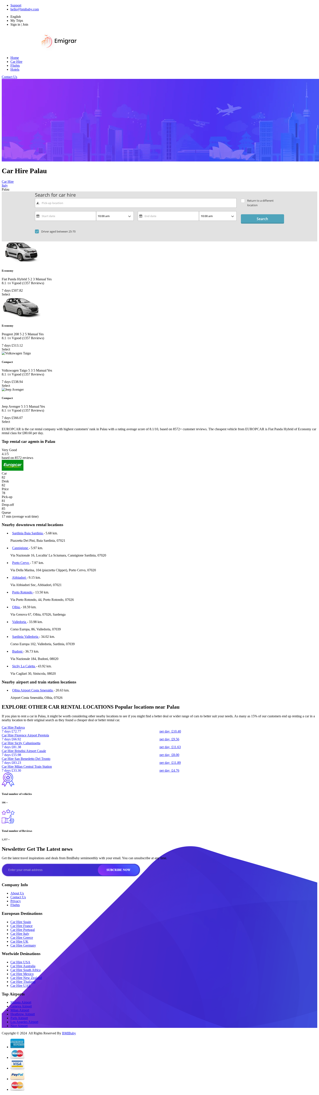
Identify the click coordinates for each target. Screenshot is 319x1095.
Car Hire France (21, 926)
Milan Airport (19, 1010)
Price (5, 489)
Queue (6, 512)
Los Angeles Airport (24, 1022)
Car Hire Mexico (22, 974)
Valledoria (19, 622)
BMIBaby (69, 1033)
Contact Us (9, 77)
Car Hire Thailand (22, 982)
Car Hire (16, 61)
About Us (17, 893)
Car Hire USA (20, 962)
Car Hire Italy (19, 933)
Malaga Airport (20, 1002)
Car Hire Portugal (22, 930)
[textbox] (136, 203)
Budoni (17, 651)
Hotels (14, 69)
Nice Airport (19, 1026)
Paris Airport (19, 1018)
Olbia (16, 607)
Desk (5, 481)
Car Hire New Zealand (26, 978)
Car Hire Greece (21, 937)
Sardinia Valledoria (25, 636)
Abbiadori (19, 577)
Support (15, 5)
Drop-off (8, 505)
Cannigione (20, 548)
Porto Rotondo (22, 592)
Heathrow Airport (22, 1014)
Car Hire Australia (22, 966)
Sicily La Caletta (24, 666)
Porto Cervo (21, 563)
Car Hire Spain (20, 922)
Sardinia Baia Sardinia (28, 533)
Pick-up (7, 497)
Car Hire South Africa (25, 970)
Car (4, 473)
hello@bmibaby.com (24, 9)
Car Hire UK (19, 941)
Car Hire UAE (20, 985)
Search (262, 218)
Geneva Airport (21, 1006)
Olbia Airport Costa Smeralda (33, 690)
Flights (15, 65)
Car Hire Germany (23, 945)
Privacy (15, 901)
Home (14, 58)
